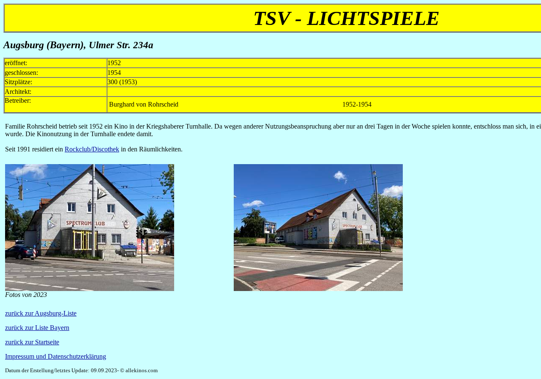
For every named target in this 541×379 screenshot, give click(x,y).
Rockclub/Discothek (92, 149)
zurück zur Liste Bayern (37, 327)
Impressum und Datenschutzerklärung (55, 356)
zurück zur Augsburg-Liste (41, 313)
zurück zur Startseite (32, 342)
